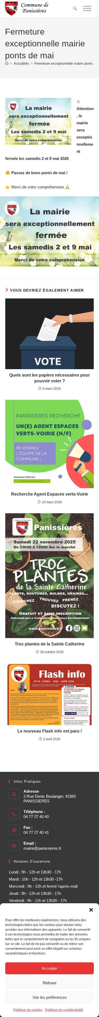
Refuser (49, 983)
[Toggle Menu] (87, 8)
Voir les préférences (49, 997)
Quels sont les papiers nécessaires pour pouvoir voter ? (49, 378)
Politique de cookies (28, 1010)
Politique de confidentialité (64, 1010)
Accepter (49, 968)
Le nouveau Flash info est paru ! (49, 731)
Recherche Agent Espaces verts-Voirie (49, 494)
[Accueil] (6, 63)
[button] (91, 910)
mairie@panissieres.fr (42, 848)
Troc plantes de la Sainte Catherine (49, 644)
